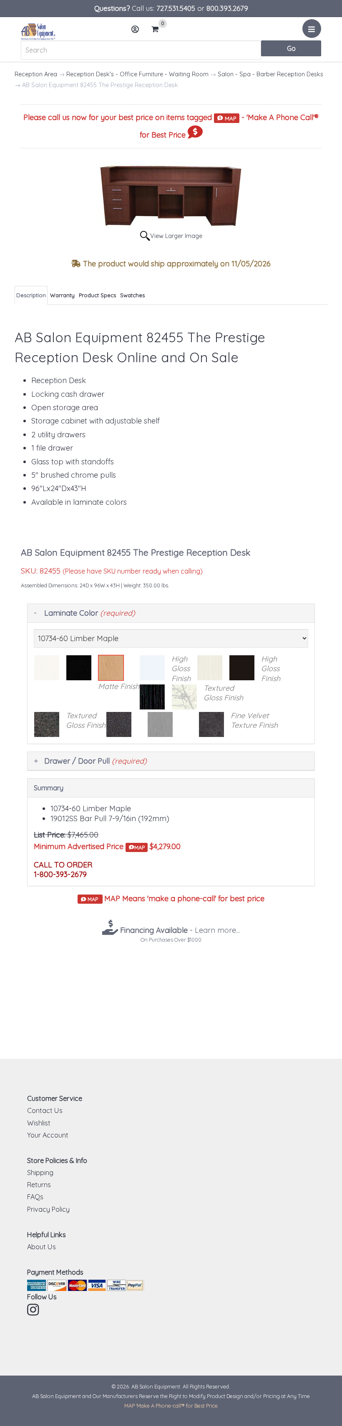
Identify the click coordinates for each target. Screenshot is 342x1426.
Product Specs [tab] (97, 295)
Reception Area (36, 74)
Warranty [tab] (62, 295)
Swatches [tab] (132, 295)
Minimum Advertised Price (89, 846)
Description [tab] (31, 295)
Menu (311, 28)
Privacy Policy (48, 1209)
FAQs (35, 1197)
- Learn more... (179, 930)
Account (135, 29)
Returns (39, 1184)
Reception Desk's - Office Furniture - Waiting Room (137, 74)
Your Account (47, 1135)
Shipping (40, 1172)
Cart (157, 29)
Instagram (33, 1309)
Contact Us (45, 1110)
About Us (41, 1247)
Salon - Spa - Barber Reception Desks (270, 74)
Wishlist (38, 1123)
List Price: (49, 835)
